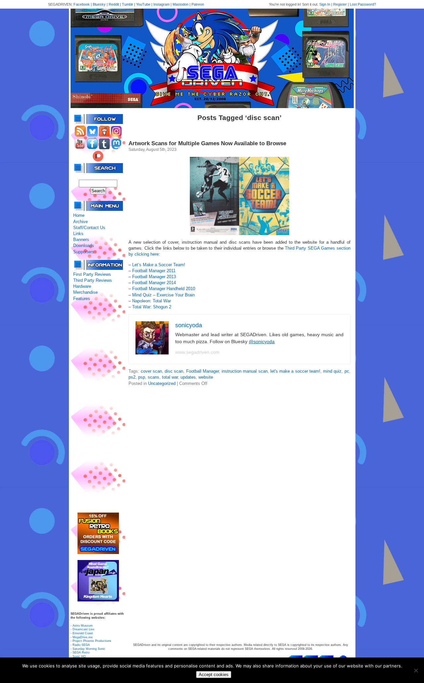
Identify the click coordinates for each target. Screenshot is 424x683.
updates (188, 377)
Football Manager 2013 (154, 276)
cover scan (151, 371)
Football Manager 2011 (154, 270)
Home (78, 215)
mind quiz (332, 371)
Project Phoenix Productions (92, 641)
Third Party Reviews (92, 280)
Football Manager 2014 (154, 282)
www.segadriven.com (197, 352)
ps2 (132, 377)
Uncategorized (162, 383)
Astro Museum (83, 625)
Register (340, 4)
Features (81, 298)
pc (346, 371)
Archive (80, 221)
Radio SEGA (81, 645)
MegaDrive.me (83, 637)
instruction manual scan (244, 371)
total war (170, 377)
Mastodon (180, 4)
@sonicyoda (262, 341)
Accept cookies (214, 674)
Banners (81, 239)
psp (141, 377)
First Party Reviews (92, 274)
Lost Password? (363, 4)
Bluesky (99, 4)
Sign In (324, 4)
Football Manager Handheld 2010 (163, 288)
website (205, 377)
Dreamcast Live (83, 629)
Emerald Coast (83, 633)
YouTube (143, 4)
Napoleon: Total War (151, 300)
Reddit (114, 4)
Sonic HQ (79, 656)
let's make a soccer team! (295, 371)
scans (153, 377)
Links (78, 233)
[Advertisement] (98, 407)
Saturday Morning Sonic (89, 649)
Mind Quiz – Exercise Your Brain (163, 294)
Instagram (161, 4)
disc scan (174, 371)
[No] (415, 670)
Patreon (197, 4)
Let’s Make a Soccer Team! (158, 264)
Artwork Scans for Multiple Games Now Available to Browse (207, 143)
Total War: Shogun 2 (151, 306)
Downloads (83, 245)
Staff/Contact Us (89, 227)
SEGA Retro (81, 652)
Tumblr (127, 4)
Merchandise (85, 292)
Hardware (82, 286)
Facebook (82, 4)
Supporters (83, 251)
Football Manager (202, 371)
